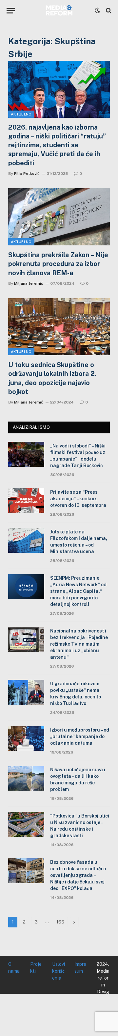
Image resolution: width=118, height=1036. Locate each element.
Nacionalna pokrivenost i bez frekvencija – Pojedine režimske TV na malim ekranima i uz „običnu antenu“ (79, 644)
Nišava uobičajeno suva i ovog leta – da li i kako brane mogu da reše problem (77, 779)
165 (60, 922)
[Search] (108, 10)
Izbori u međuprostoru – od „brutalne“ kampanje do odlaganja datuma (79, 736)
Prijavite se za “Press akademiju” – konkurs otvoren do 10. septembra (78, 498)
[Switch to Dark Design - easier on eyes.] (97, 10)
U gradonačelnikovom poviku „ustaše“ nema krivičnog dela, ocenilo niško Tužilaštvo (75, 693)
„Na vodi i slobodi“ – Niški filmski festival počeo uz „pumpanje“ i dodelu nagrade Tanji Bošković (78, 455)
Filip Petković (27, 173)
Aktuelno (21, 114)
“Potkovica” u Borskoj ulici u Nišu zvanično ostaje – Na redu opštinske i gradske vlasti (79, 825)
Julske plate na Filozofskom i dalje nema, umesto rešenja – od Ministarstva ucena (78, 541)
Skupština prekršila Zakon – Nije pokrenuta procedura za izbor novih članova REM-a (58, 264)
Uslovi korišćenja (58, 971)
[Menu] (11, 10)
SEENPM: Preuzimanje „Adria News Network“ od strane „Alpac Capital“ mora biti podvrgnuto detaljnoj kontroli (78, 591)
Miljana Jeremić (28, 283)
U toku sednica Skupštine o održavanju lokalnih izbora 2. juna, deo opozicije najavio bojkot (52, 378)
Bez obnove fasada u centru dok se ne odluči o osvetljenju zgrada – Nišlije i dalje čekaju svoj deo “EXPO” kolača (78, 875)
